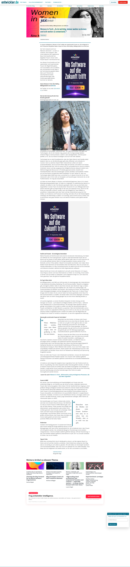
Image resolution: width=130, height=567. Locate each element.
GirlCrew (53, 86)
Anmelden (113, 2)
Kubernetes (91, 6)
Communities (57, 2)
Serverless (79, 6)
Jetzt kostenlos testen (93, 496)
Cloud (70, 6)
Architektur (60, 6)
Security (101, 6)
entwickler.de (10, 2)
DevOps (50, 6)
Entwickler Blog (30, 6)
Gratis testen (122, 2)
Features (48, 2)
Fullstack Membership (36, 2)
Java (41, 6)
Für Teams (23, 2)
